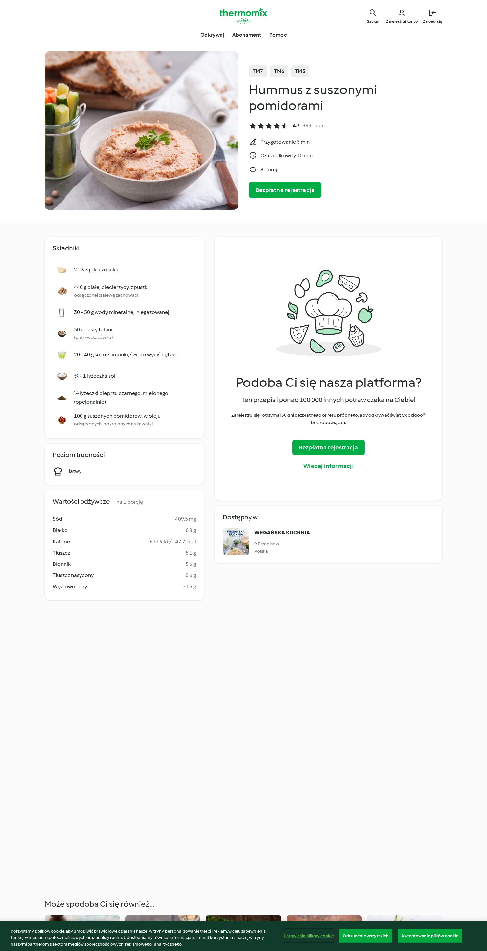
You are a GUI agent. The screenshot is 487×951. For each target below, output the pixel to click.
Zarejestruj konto (401, 21)
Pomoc (278, 35)
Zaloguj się (432, 21)
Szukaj (373, 21)
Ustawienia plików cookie (309, 935)
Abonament (246, 35)
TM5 (300, 71)
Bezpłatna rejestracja (285, 190)
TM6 (279, 71)
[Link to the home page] (243, 16)
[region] (243, 936)
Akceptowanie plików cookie (429, 935)
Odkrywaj (212, 35)
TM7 (258, 71)
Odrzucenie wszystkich (366, 935)
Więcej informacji (328, 466)
